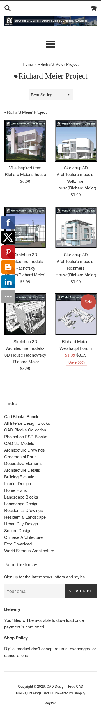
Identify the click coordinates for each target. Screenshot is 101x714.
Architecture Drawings (24, 450)
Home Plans (15, 490)
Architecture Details (22, 470)
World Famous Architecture (29, 550)
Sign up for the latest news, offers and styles (44, 577)
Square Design (17, 530)
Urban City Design (21, 523)
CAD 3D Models (19, 443)
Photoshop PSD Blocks (25, 436)
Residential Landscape (25, 517)
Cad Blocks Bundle (21, 416)
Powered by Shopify (70, 693)
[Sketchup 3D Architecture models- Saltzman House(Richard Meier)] (76, 141)
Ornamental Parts (20, 456)
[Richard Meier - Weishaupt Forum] (76, 314)
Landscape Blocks (21, 497)
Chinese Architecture (23, 537)
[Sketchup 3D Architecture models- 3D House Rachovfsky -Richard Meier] (25, 314)
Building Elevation (20, 477)
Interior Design (17, 483)
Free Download (18, 544)
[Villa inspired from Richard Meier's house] (25, 141)
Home (28, 64)
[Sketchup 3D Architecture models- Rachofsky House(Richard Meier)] (25, 227)
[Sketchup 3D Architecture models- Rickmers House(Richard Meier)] (76, 227)
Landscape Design (21, 503)
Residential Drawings (23, 510)
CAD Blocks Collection (25, 430)
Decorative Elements (23, 463)
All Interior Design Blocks (27, 423)
